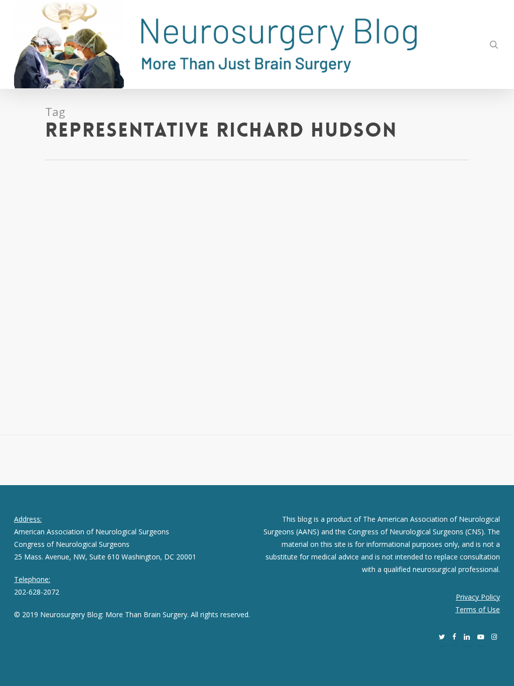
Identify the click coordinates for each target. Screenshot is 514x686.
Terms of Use (477, 609)
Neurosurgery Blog (44, 258)
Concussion (94, 258)
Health (100, 270)
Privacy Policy (478, 597)
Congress (127, 258)
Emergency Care (32, 270)
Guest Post (73, 270)
